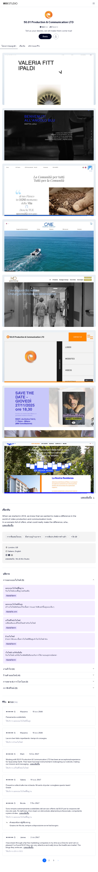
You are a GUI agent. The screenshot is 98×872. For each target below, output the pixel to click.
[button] (49, 79)
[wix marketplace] (10, 3)
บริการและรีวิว (34, 46)
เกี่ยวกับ (22, 46)
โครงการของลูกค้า (9, 46)
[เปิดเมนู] (93, 3)
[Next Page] (58, 860)
